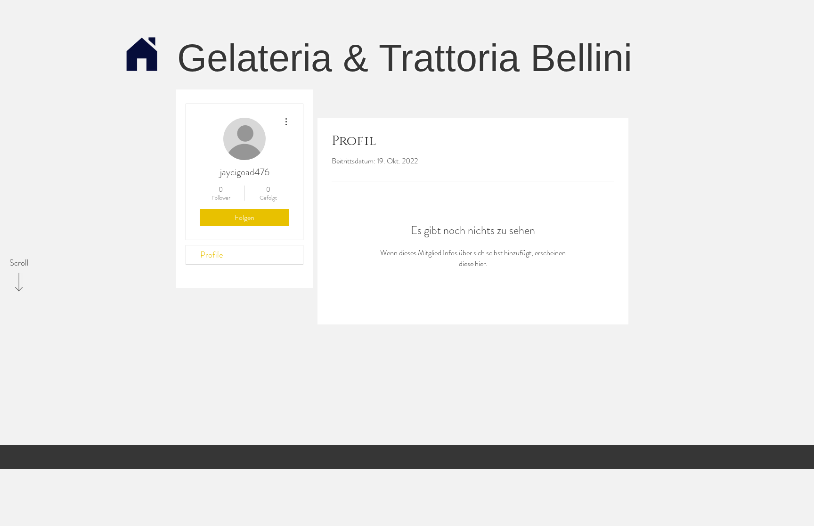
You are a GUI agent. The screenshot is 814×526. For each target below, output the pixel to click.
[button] (141, 55)
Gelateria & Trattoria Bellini (404, 58)
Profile (211, 255)
